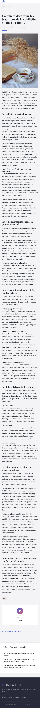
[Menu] (36, 1)
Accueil (4, 6)
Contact (23, 697)
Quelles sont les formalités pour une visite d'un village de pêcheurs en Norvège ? (19, 660)
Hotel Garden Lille (14, 685)
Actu (9, 6)
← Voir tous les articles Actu (11, 631)
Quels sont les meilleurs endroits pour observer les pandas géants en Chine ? (19, 666)
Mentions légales (14, 697)
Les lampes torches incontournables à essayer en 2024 (19, 654)
